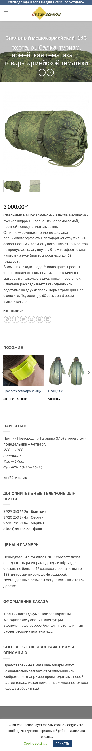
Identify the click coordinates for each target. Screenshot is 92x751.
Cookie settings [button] (35, 743)
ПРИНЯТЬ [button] (62, 743)
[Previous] (11, 133)
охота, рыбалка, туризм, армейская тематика (46, 51)
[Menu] (6, 12)
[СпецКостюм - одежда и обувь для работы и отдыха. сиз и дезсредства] (46, 13)
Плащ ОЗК (55, 391)
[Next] (81, 133)
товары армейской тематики (46, 63)
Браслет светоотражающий (23, 391)
